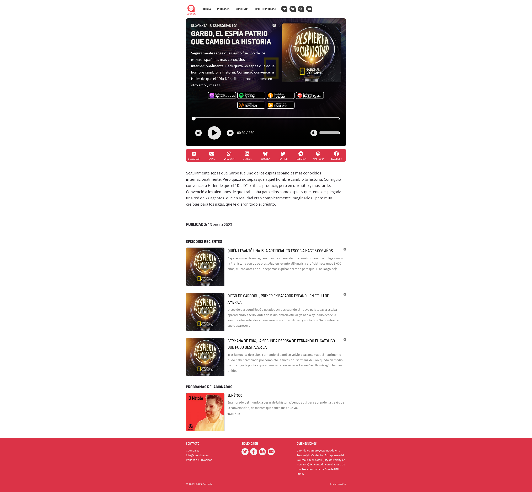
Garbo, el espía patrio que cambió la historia (231, 38)
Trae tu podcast (265, 9)
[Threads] (301, 9)
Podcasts (223, 9)
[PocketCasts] (310, 95)
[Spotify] (251, 95)
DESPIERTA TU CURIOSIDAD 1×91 (214, 25)
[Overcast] (251, 105)
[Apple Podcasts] (222, 95)
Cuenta (206, 9)
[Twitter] (284, 9)
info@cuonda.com (197, 455)
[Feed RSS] (281, 105)
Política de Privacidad (199, 460)
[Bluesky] (292, 9)
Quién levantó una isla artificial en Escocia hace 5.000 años (280, 250)
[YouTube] (309, 9)
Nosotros (242, 9)
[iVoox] (281, 95)
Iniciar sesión (338, 484)
